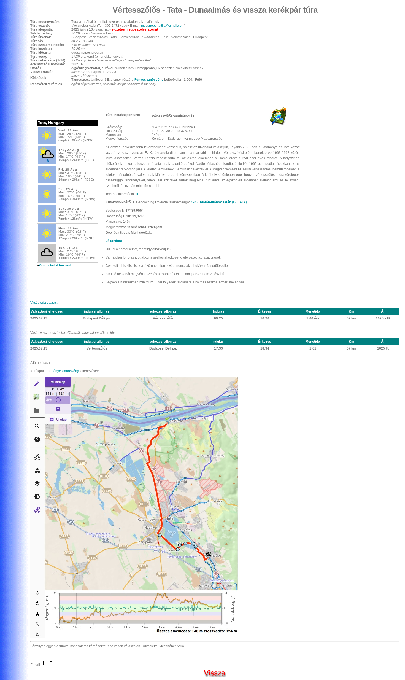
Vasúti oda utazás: (44, 303)
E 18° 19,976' (133, 216)
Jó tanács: (114, 241)
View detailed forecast (55, 265)
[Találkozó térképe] (278, 124)
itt (137, 194)
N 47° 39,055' (132, 211)
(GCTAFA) (219, 202)
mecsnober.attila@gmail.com (162, 26)
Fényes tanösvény (148, 80)
